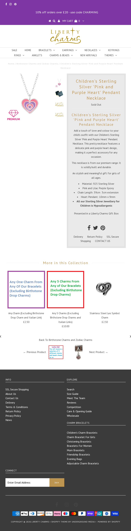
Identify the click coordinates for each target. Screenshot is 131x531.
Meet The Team (76, 398)
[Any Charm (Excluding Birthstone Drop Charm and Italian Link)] (26, 307)
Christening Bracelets (79, 441)
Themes (109, 55)
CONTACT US (102, 241)
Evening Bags (74, 459)
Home (28, 50)
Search (70, 389)
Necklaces (91, 50)
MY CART (71, 21)
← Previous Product (34, 352)
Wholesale (73, 415)
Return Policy (94, 236)
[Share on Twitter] (95, 228)
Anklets (37, 55)
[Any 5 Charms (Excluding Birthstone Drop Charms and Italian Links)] (65, 307)
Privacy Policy (13, 415)
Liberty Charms (40, 522)
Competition (74, 407)
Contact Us (11, 398)
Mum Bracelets (75, 450)
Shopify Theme (59, 522)
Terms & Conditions (16, 407)
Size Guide (72, 394)
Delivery (78, 236)
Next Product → (98, 352)
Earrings (68, 50)
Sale (14, 50)
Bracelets (45, 50)
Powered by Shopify (109, 522)
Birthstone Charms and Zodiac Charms (37, 63)
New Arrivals (88, 55)
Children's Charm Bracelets (82, 432)
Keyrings (113, 50)
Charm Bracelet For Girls (81, 437)
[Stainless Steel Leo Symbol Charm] (104, 307)
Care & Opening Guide (79, 411)
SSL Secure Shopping (17, 389)
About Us (10, 394)
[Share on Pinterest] (102, 228)
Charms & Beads (59, 55)
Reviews (71, 402)
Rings (17, 55)
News (8, 420)
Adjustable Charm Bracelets (83, 463)
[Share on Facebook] (89, 228)
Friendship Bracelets (78, 454)
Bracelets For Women (79, 445)
